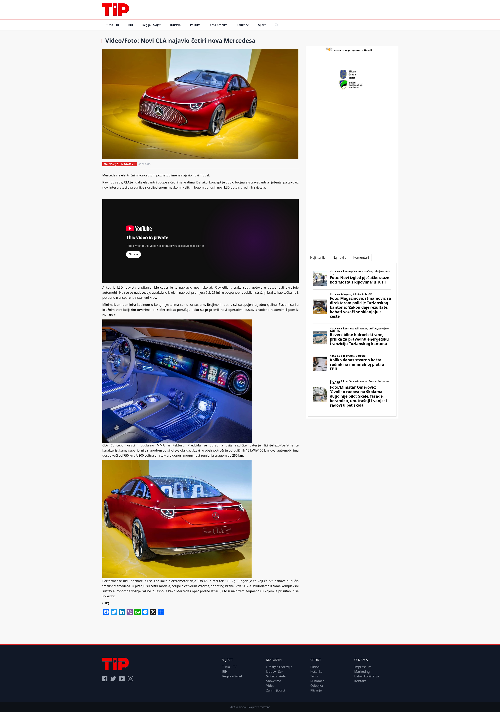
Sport (262, 25)
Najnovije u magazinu (119, 164)
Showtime (273, 681)
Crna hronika (218, 25)
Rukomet (317, 681)
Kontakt (360, 681)
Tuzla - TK (112, 25)
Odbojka (316, 685)
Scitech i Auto (276, 676)
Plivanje (316, 690)
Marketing (362, 671)
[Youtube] (122, 678)
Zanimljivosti (275, 690)
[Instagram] (130, 678)
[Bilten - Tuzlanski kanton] (352, 85)
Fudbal (315, 667)
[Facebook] (105, 678)
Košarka (316, 671)
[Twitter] (113, 678)
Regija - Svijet (151, 25)
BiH (130, 25)
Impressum (362, 667)
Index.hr (108, 596)
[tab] (318, 257)
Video (270, 685)
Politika (195, 25)
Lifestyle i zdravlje (279, 667)
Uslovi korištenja (366, 676)
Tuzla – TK (229, 667)
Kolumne (243, 25)
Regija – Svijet (232, 676)
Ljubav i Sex (274, 671)
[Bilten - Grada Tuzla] (352, 74)
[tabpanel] (352, 339)
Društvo (175, 25)
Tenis (314, 676)
